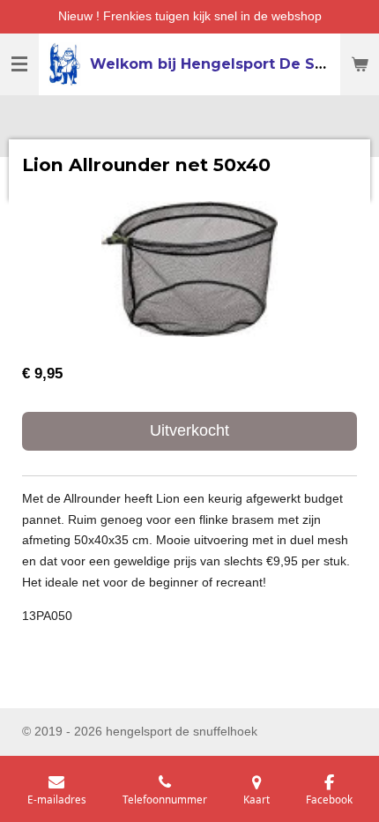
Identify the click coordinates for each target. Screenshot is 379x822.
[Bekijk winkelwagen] (359, 64)
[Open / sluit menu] (19, 64)
